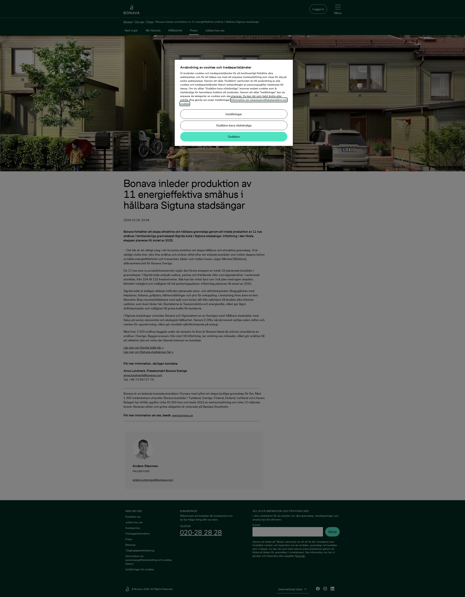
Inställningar (234, 114)
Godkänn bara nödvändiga (234, 125)
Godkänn (234, 136)
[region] (234, 103)
